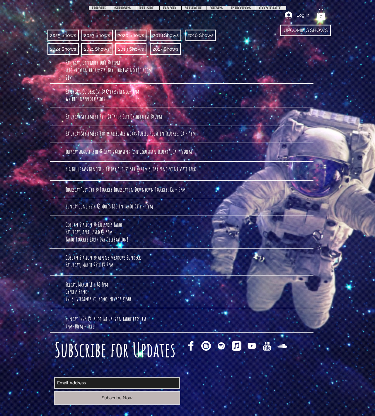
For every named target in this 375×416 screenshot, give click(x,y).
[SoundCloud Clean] (282, 346)
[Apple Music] (236, 346)
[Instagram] (206, 346)
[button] (321, 14)
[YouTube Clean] (267, 346)
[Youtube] (252, 346)
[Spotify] (221, 346)
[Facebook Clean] (191, 346)
